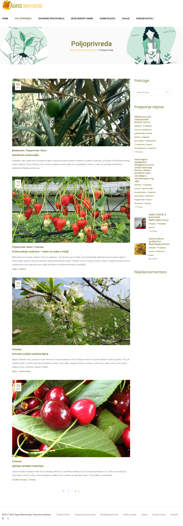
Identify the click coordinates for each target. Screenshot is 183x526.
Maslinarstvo (18, 150)
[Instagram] (8, 518)
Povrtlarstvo (140, 145)
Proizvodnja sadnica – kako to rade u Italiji (40, 251)
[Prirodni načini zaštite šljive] (71, 279)
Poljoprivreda (32, 150)
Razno (44, 150)
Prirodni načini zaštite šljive (30, 354)
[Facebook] (3, 518)
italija (14, 269)
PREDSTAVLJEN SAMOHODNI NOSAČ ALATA (142, 119)
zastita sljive (24, 371)
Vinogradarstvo (140, 148)
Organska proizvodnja (85, 514)
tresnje (32, 479)
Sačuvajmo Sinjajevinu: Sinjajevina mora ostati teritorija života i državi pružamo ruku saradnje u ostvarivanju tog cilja (144, 170)
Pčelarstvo (149, 196)
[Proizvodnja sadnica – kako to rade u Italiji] (71, 178)
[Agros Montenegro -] (22, 5)
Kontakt (174, 514)
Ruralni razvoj (159, 514)
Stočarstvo (138, 203)
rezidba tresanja (19, 479)
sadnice (22, 269)
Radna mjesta (129, 514)
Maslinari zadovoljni (25, 155)
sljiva (14, 371)
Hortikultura (146, 130)
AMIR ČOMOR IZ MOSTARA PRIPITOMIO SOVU (159, 217)
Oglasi (144, 514)
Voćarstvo (39, 247)
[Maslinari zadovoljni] (71, 80)
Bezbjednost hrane (109, 514)
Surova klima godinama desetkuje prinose (159, 241)
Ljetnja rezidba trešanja (27, 466)
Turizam (148, 203)
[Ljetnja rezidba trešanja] (71, 381)
